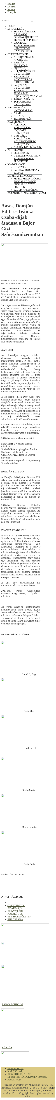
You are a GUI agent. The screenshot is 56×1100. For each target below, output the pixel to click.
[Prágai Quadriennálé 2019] (20, 961)
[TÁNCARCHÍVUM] (12, 999)
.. (31, 1096)
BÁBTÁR (7, 1047)
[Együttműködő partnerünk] (15, 1063)
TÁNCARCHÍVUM (12, 1004)
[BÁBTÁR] (12, 1042)
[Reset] (32, 21)
